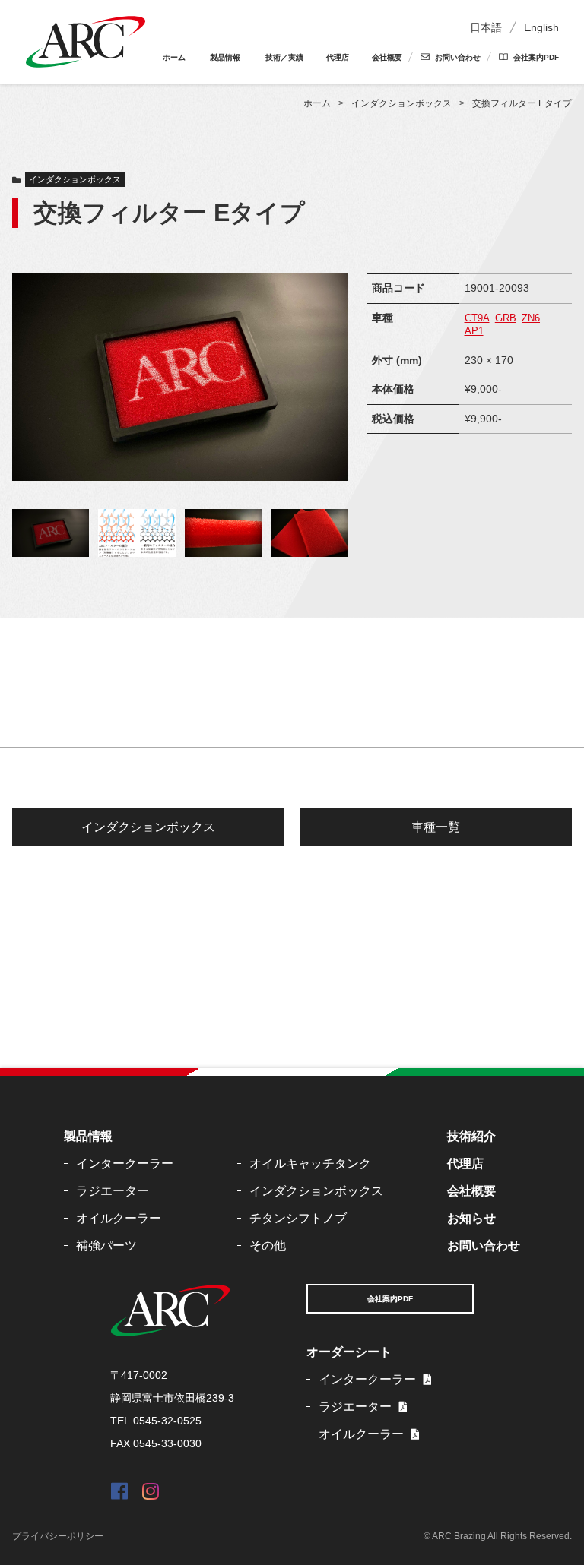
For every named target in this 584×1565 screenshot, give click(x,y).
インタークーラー (124, 1163)
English (541, 27)
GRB (505, 318)
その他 (267, 1245)
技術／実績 (284, 57)
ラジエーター (112, 1190)
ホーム (174, 57)
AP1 (474, 331)
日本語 (486, 27)
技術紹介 (471, 1136)
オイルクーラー (118, 1218)
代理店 (337, 57)
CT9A (477, 318)
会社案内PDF (536, 57)
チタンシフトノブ (298, 1218)
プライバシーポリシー (57, 1536)
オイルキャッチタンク (310, 1163)
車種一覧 (435, 826)
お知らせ (471, 1218)
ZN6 (531, 318)
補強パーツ (106, 1245)
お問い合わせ (458, 57)
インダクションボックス (75, 179)
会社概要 (387, 57)
